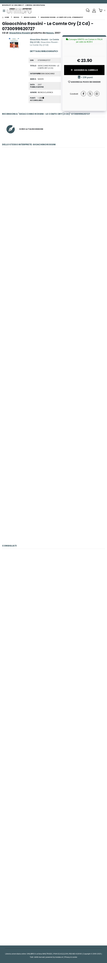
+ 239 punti (86, 77)
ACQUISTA (54, 208)
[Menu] (4, 11)
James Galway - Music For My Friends (53, 783)
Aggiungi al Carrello (86, 70)
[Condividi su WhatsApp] (96, 93)
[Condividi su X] (90, 93)
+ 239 (40, 98)
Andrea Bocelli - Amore (54, 589)
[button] (102, 10)
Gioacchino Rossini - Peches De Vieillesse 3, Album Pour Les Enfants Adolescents (53, 446)
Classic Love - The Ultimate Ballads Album (53, 912)
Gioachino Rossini (20, 32)
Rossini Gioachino (46, 73)
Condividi (74, 93)
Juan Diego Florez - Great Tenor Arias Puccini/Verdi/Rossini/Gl (53, 718)
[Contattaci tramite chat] (88, 10)
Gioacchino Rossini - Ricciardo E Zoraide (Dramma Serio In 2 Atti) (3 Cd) (53, 188)
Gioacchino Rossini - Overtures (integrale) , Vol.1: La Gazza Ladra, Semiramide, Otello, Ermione (53, 382)
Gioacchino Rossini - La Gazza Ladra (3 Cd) (53, 317)
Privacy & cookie (71, 957)
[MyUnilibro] (94, 10)
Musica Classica (45, 92)
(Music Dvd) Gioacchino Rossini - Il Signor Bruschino (53, 848)
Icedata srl (59, 957)
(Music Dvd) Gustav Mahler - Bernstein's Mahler (53, 654)
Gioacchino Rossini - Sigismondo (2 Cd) (53, 252)
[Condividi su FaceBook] (83, 93)
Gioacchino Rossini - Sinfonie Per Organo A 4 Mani (53, 511)
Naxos (41, 79)
